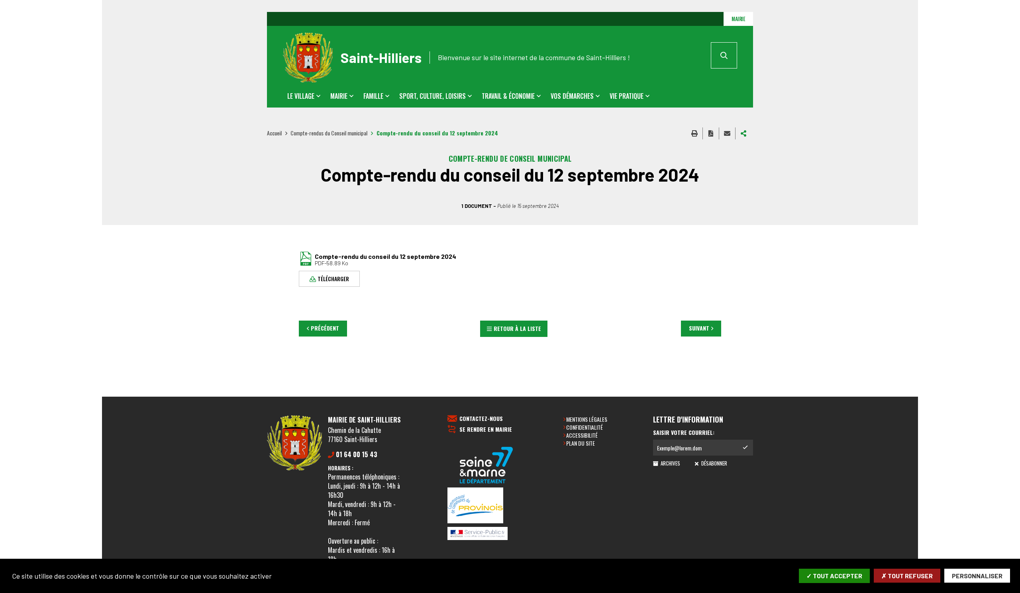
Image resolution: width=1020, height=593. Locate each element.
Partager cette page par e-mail (727, 133)
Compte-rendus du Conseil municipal (328, 133)
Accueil (274, 133)
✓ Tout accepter (834, 575)
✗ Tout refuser (907, 575)
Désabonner (713, 463)
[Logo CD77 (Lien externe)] (486, 466)
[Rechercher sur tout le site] (724, 55)
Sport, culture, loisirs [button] (432, 96)
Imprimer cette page (694, 133)
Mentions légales (586, 419)
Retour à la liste (517, 328)
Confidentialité (584, 427)
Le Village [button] (300, 96)
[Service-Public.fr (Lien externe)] (486, 534)
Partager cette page (743, 133)
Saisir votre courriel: (683, 432)
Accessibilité (582, 435)
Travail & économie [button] (508, 96)
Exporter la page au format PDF (711, 133)
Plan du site (580, 443)
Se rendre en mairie (485, 429)
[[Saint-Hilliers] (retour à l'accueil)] (294, 468)
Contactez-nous (481, 418)
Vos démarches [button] (572, 96)
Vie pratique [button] (626, 96)
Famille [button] (373, 96)
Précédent (325, 328)
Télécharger (333, 278)
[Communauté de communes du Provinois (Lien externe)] (486, 506)
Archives (669, 463)
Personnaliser (977, 575)
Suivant (699, 328)
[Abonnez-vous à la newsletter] (745, 448)
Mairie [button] (338, 96)
